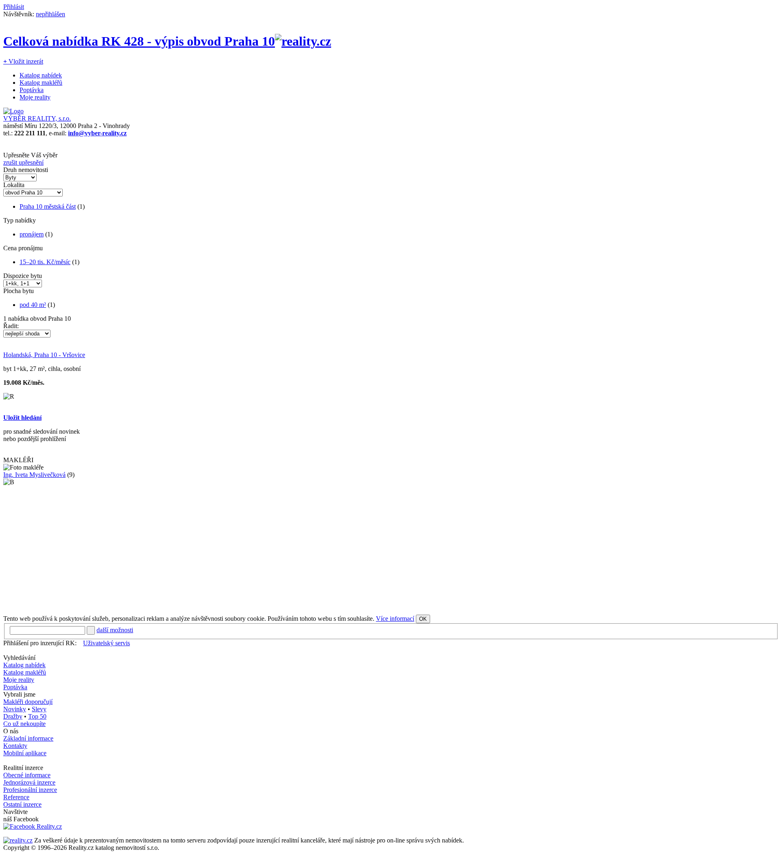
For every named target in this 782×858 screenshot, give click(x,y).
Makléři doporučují (28, 701)
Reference (16, 797)
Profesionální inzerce (30, 789)
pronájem (32, 234)
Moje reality (35, 97)
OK (423, 619)
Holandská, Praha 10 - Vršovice (44, 354)
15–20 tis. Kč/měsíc (45, 261)
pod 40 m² (33, 304)
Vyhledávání (19, 657)
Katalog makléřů (41, 82)
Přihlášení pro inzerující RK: (40, 643)
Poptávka (32, 89)
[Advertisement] (247, 550)
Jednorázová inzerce (29, 782)
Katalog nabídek (41, 75)
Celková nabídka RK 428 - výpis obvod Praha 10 (139, 41)
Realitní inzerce (23, 767)
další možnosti (115, 629)
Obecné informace (27, 775)
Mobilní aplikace (24, 753)
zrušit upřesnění (23, 162)
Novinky (14, 709)
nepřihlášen (50, 14)
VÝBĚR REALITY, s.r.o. (37, 118)
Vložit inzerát (23, 61)
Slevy (39, 709)
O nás (10, 731)
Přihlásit (13, 6)
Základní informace (28, 738)
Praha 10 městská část (48, 206)
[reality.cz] (18, 840)
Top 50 (37, 716)
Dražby (12, 716)
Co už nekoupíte (24, 723)
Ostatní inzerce (22, 804)
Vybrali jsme (19, 694)
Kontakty (15, 745)
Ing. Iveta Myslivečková (34, 474)
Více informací (395, 618)
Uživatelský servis (106, 643)
